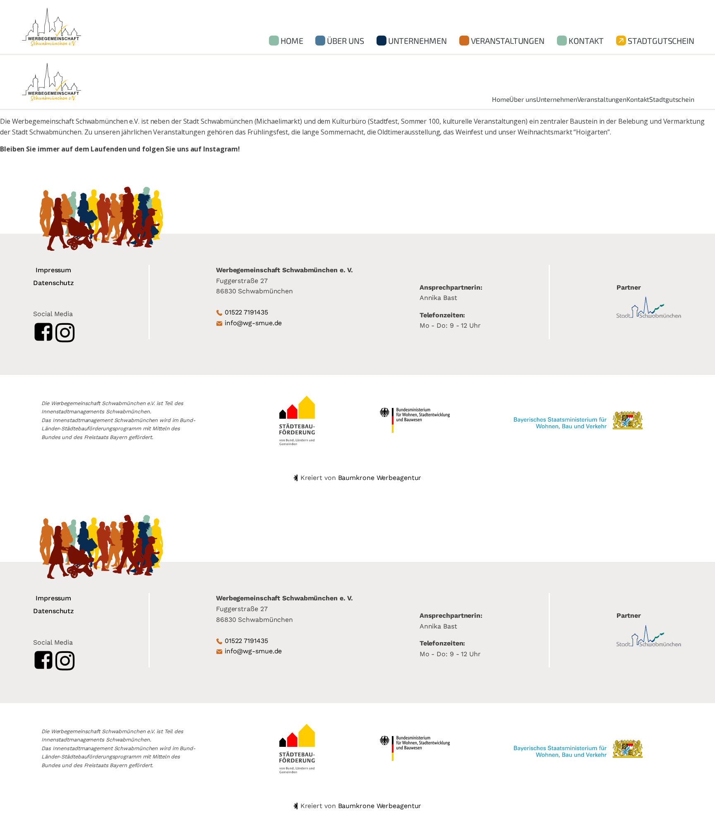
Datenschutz (53, 283)
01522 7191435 (246, 312)
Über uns (345, 41)
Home (292, 41)
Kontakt (586, 41)
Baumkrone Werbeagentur (380, 478)
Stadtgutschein (661, 41)
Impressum (53, 270)
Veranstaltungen (508, 41)
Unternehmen (417, 41)
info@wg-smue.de (253, 323)
